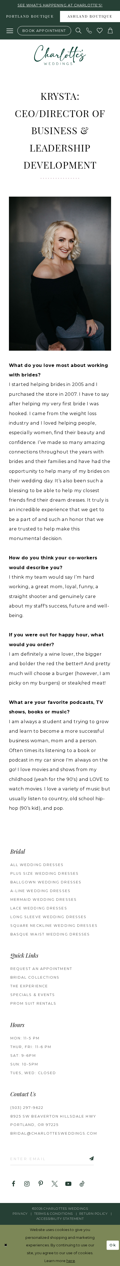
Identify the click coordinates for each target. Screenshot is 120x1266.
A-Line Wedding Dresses (40, 891)
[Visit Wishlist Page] (100, 31)
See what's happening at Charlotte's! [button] (60, 5)
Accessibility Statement (60, 1219)
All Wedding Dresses (37, 865)
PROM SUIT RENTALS (33, 1003)
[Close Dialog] (5, 1245)
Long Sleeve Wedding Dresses (48, 917)
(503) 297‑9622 (27, 1108)
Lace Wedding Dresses (38, 908)
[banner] (60, 55)
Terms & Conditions (53, 1214)
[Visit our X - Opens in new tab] (55, 1184)
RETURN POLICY (93, 1214)
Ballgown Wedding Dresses (45, 882)
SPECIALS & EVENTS (32, 995)
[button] (10, 30)
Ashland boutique (90, 16)
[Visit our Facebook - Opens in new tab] (13, 1184)
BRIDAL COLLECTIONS (35, 977)
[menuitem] (30, 16)
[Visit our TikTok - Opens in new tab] (82, 1184)
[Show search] (78, 31)
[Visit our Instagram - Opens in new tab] (27, 1184)
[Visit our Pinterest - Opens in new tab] (41, 1184)
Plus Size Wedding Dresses (44, 873)
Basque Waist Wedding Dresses (50, 934)
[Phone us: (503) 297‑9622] (89, 31)
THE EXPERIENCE (29, 986)
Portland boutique (30, 16)
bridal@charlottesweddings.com (53, 1133)
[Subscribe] (85, 1158)
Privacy (20, 1214)
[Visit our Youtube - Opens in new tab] (68, 1184)
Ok (112, 1245)
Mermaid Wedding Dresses (43, 899)
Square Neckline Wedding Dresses (54, 925)
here (70, 1261)
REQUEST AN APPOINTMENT (41, 969)
